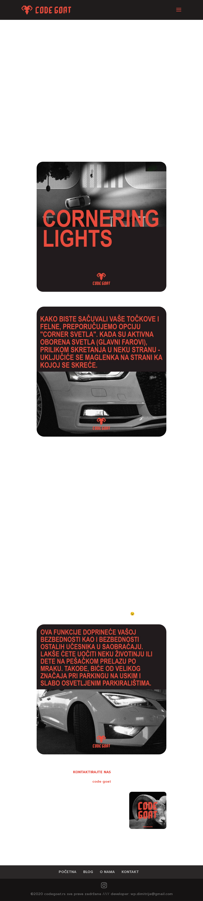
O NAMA (107, 871)
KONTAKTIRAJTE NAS (92, 772)
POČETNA (67, 871)
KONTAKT (130, 871)
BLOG (88, 871)
